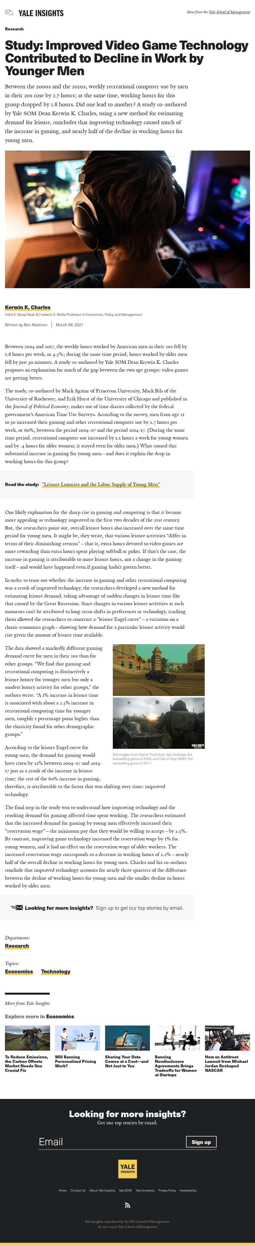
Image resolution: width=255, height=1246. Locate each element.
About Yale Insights (102, 1190)
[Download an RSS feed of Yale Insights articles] (127, 1205)
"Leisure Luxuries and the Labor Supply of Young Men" (101, 484)
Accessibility (188, 1190)
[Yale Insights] (41, 13)
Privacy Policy (167, 1190)
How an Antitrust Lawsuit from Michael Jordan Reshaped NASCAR (226, 1063)
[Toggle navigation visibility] (9, 12)
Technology (55, 971)
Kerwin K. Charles (28, 307)
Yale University (145, 1190)
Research (14, 29)
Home (63, 1190)
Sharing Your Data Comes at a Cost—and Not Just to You (126, 1061)
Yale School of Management (229, 11)
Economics (19, 971)
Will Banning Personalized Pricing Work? (75, 1061)
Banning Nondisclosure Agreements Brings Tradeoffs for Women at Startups (176, 1066)
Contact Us (78, 1190)
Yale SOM (125, 1190)
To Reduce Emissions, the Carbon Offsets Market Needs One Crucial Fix (26, 1063)
